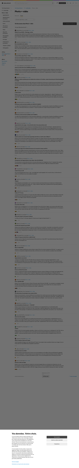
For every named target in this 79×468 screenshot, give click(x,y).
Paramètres (56, 444)
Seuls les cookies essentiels (57, 440)
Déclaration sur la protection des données (20, 464)
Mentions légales (15, 461)
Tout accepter (57, 437)
